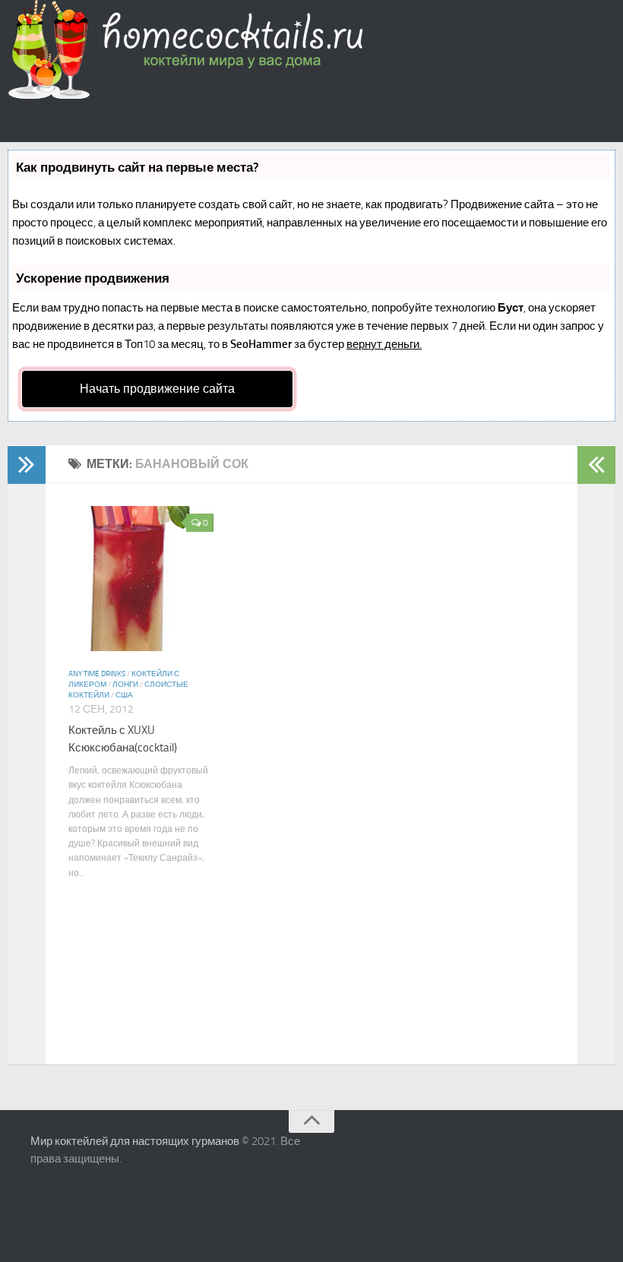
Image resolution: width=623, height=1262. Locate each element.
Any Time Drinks (96, 673)
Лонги (125, 684)
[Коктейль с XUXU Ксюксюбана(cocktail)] (140, 647)
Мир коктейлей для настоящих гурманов (134, 1141)
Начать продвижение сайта (157, 388)
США (124, 695)
